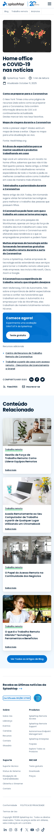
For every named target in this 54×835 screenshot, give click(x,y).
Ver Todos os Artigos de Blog (27, 659)
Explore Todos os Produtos (37, 750)
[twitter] (42, 379)
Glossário (7, 745)
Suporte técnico (10, 766)
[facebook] (37, 379)
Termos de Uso (10, 811)
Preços (32, 776)
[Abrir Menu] (49, 3)
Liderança (7, 720)
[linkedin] (31, 379)
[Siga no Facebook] (21, 829)
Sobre (6, 709)
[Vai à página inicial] (14, 4)
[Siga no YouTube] (32, 829)
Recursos (7, 735)
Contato (7, 740)
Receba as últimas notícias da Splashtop (24, 686)
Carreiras (7, 730)
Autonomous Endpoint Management (40, 732)
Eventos (6, 725)
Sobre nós (7, 716)
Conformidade (10, 805)
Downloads (34, 771)
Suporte (7, 760)
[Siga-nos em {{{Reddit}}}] (37, 829)
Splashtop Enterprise (39, 739)
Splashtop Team (16, 78)
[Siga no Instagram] (10, 829)
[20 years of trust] (32, 4)
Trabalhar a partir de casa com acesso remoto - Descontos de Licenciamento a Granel (28, 365)
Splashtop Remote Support (38, 725)
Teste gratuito (18, 335)
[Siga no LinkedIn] (5, 829)
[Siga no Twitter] (26, 829)
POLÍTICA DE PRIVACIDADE (32, 805)
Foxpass (33, 744)
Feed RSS (12, 386)
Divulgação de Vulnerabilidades (11, 777)
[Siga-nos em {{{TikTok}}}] (43, 829)
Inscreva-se (33, 386)
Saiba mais (10, 470)
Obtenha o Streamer (13, 783)
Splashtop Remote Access (38, 717)
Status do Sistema (11, 771)
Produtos (34, 709)
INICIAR (33, 760)
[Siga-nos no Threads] (16, 829)
